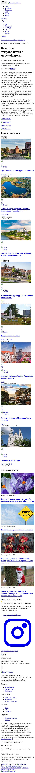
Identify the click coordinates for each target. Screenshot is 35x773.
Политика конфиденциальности (11, 766)
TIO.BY (4, 764)
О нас (6, 708)
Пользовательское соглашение (11, 768)
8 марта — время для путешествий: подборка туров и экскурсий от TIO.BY (17, 500)
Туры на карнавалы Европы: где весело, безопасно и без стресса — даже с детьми (17, 560)
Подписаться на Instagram (9, 651)
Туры (6, 6)
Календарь (8, 10)
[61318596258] (6, 125)
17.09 (10, 174)
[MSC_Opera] (5, 129)
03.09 (3, 174)
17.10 (2, 259)
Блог (6, 12)
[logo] (14, 3)
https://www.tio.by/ (7, 739)
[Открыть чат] (2, 667)
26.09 (6, 215)
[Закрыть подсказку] (1, 653)
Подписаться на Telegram (12, 615)
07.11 (10, 339)
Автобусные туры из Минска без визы (17, 530)
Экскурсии (8, 8)
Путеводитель (9, 687)
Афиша (7, 15)
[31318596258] (6, 119)
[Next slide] (5, 137)
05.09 (3, 339)
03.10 (7, 339)
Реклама (7, 720)
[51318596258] (6, 122)
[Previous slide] (2, 137)
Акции (7, 13)
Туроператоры (9, 689)
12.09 (3, 215)
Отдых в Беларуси (11, 701)
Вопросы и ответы (11, 718)
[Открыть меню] (4, 2)
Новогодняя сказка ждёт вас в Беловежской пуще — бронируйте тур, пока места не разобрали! (17, 593)
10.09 (7, 174)
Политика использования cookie (14, 768)
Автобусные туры (11, 697)
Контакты (8, 711)
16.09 (7, 464)
